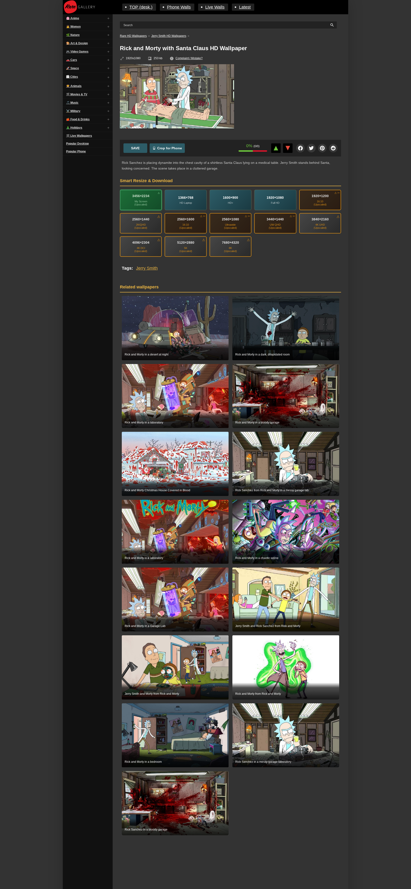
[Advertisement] (291, 98)
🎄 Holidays (74, 127)
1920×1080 (275, 197)
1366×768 (185, 197)
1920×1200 (320, 196)
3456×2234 (140, 196)
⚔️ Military (73, 111)
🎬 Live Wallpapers (79, 135)
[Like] (276, 148)
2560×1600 (185, 219)
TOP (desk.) (140, 7)
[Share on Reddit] (333, 148)
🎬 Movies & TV (76, 94)
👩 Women (73, 26)
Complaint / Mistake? (189, 58)
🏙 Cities (72, 76)
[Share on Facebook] (300, 148)
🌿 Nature (73, 35)
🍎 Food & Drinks (78, 119)
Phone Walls (179, 7)
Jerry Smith (147, 268)
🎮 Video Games (77, 51)
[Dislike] (288, 148)
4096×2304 (140, 242)
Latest (245, 7)
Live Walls (215, 7)
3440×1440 (275, 219)
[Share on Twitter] (311, 148)
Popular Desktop (77, 143)
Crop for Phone (169, 148)
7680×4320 (230, 242)
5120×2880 (185, 242)
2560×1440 (140, 219)
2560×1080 (230, 219)
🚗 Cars (71, 60)
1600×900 (230, 197)
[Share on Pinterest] (322, 148)
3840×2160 (320, 219)
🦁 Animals (74, 86)
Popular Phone (76, 151)
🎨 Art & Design (77, 43)
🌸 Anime (72, 18)
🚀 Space (72, 68)
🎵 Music (72, 102)
